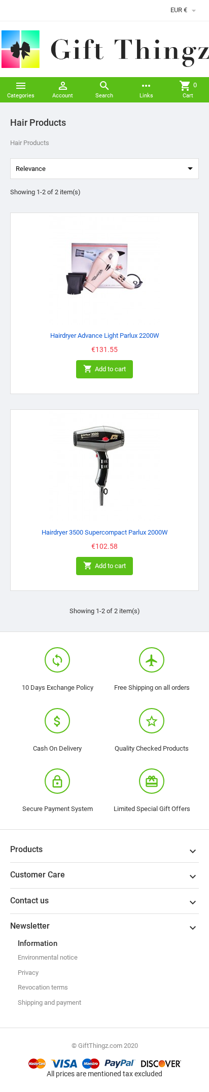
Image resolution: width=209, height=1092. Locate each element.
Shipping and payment (49, 1002)
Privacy (28, 972)
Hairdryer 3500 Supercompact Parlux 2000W (105, 532)
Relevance (106, 168)
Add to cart (104, 368)
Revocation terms (43, 987)
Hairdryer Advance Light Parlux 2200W (104, 335)
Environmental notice (48, 957)
